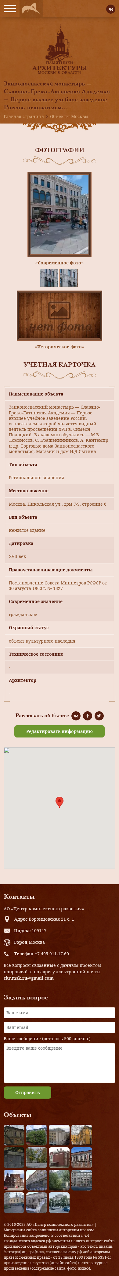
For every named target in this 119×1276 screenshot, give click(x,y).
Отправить (27, 1092)
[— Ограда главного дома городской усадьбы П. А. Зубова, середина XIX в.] (14, 1157)
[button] (59, 802)
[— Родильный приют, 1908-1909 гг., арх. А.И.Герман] (81, 1157)
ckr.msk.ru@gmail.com (29, 978)
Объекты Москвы (69, 116)
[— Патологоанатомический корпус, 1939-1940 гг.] (59, 1157)
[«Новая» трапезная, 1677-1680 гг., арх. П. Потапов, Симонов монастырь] (36, 1202)
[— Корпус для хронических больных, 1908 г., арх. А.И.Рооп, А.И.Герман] (59, 1135)
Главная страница (24, 116)
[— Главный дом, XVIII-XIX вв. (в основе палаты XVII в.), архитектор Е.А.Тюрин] (14, 1135)
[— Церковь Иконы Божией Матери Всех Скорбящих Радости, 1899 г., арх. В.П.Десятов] (14, 1180)
